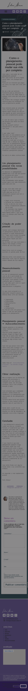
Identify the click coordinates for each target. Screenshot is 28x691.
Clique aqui (16, 686)
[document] (14, 345)
